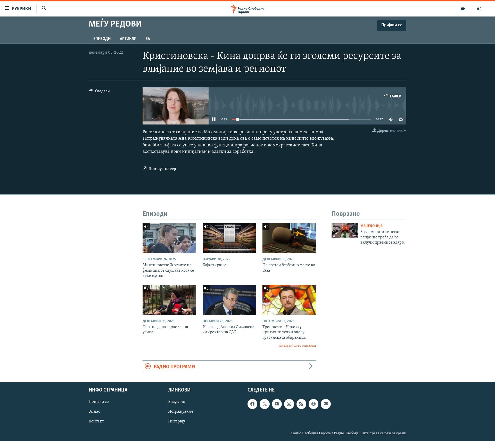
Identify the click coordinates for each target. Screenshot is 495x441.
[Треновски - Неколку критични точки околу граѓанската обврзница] (289, 300)
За (148, 39)
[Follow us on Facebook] (252, 404)
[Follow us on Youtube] (277, 404)
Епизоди (102, 39)
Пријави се (99, 402)
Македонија (371, 226)
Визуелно (176, 402)
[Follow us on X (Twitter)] (264, 404)
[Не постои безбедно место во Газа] (289, 238)
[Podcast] (313, 404)
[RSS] (301, 404)
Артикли (128, 39)
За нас (94, 412)
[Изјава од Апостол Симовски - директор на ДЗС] (229, 300)
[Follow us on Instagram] (289, 404)
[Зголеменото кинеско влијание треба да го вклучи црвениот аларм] (345, 230)
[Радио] (479, 8)
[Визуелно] (463, 8)
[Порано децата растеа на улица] (169, 300)
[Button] (99, 92)
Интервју (176, 421)
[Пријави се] (326, 404)
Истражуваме (180, 412)
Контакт (96, 421)
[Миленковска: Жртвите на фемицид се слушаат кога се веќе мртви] (169, 238)
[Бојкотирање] (229, 238)
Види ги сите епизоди (297, 346)
